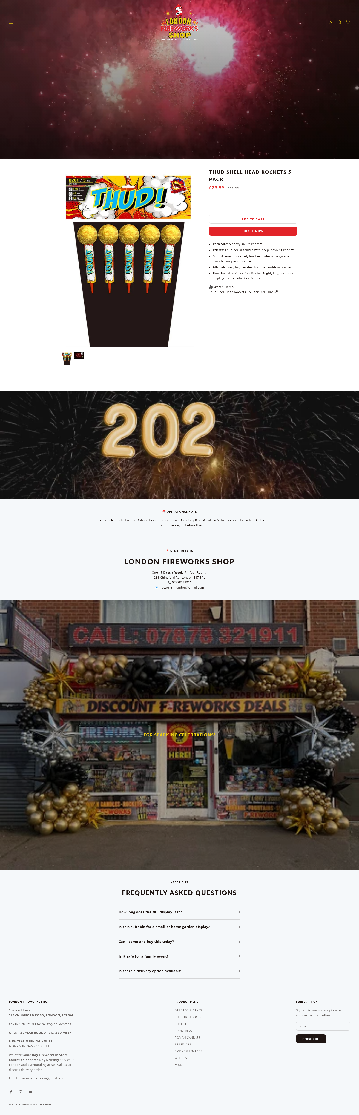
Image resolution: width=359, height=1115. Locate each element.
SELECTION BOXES (188, 1017)
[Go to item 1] (67, 359)
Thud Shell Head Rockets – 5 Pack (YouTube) (242, 292)
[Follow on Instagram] (20, 1092)
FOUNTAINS (183, 1031)
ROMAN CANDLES (187, 1038)
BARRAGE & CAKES (188, 1010)
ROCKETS (181, 1024)
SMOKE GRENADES (188, 1051)
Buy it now (253, 231)
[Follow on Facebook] (11, 1092)
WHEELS (181, 1058)
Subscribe (311, 1039)
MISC (178, 1065)
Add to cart (253, 219)
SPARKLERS (183, 1044)
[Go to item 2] (79, 356)
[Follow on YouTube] (30, 1092)
